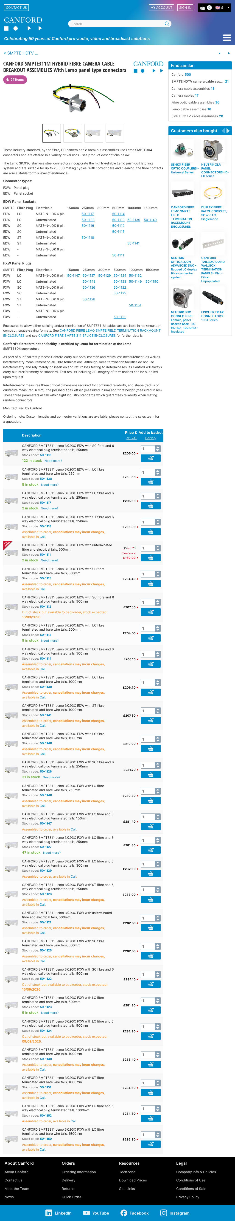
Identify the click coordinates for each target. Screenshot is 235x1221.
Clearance (128, 553)
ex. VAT (131, 438)
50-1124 (120, 275)
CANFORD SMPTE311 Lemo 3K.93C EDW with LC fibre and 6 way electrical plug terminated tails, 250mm (68, 495)
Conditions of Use (190, 1180)
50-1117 (88, 214)
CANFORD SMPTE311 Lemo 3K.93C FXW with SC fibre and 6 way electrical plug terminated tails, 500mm (68, 971)
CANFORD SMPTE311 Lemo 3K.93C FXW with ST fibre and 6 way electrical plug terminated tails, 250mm (68, 887)
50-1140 (150, 220)
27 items (17, 79)
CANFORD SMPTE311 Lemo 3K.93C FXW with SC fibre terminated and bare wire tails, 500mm (63, 943)
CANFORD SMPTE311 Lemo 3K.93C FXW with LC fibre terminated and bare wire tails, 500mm (63, 1000)
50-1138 (88, 220)
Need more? (53, 461)
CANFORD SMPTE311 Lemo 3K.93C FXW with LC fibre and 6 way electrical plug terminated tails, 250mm (68, 840)
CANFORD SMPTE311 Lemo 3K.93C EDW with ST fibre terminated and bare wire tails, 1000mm (63, 708)
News (9, 1197)
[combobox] (119, 23)
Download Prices (133, 1180)
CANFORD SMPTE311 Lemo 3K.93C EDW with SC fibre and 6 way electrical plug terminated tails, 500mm (68, 599)
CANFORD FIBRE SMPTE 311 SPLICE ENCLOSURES (77, 335)
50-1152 (135, 275)
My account (161, 7)
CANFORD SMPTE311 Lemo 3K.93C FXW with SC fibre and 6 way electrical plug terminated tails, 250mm (68, 764)
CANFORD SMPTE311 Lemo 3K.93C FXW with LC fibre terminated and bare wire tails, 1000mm (63, 1052)
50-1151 (135, 305)
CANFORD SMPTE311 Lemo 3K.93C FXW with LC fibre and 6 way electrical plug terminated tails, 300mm (68, 863)
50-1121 (120, 317)
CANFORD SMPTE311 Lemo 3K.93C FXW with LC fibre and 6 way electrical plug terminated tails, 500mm (68, 1023)
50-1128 (89, 299)
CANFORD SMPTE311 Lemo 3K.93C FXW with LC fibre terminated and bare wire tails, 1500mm (63, 1131)
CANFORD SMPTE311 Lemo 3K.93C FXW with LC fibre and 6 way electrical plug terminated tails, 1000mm (68, 1108)
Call (42, 537)
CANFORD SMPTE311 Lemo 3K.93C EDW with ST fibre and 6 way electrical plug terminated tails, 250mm (68, 519)
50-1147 (73, 275)
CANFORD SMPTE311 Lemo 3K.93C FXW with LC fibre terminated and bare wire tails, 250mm (63, 788)
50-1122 (120, 287)
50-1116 (88, 225)
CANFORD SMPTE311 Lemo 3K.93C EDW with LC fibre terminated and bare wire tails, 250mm (63, 471)
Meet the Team (17, 1189)
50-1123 (120, 281)
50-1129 (104, 275)
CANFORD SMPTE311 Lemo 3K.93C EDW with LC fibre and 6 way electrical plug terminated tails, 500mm (68, 651)
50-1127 (89, 275)
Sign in (185, 7)
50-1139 (133, 220)
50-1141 (133, 243)
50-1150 (151, 281)
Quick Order (71, 1197)
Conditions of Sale (191, 1189)
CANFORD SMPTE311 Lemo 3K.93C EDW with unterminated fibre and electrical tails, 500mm (67, 547)
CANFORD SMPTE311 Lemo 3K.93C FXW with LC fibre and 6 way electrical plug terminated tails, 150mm (68, 816)
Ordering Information (79, 1172)
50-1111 (118, 255)
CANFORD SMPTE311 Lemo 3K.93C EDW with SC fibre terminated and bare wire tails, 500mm (63, 571)
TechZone (127, 1172)
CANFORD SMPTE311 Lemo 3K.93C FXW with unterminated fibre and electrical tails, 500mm (67, 915)
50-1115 (118, 231)
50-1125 (120, 293)
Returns (68, 1189)
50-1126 (89, 287)
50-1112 (118, 225)
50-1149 (135, 281)
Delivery (150, 438)
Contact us (16, 7)
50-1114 (118, 214)
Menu (227, 37)
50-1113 (118, 220)
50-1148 (89, 281)
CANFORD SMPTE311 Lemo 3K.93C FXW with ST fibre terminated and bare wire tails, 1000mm (63, 1080)
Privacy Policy (187, 1197)
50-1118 (88, 237)
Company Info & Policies (196, 1172)
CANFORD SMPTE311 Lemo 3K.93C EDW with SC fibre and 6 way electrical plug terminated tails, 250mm (68, 448)
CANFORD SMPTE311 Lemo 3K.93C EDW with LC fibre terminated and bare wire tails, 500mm (63, 627)
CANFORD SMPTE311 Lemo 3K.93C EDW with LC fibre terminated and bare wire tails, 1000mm (63, 679)
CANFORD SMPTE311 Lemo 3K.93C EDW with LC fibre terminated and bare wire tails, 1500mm (63, 736)
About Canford (16, 1172)
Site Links (127, 1189)
